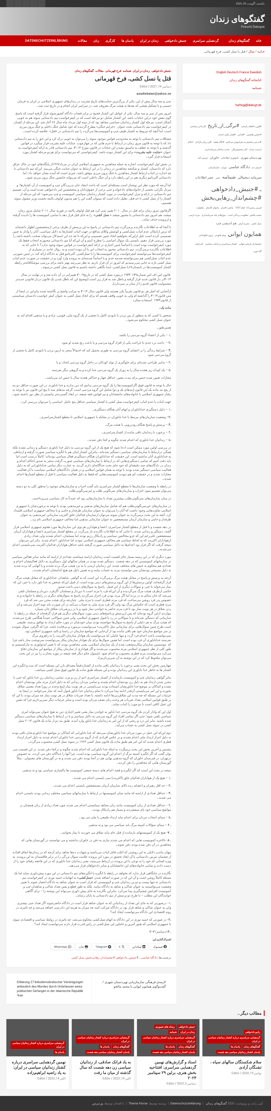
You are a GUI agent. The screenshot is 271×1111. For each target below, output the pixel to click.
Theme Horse (138, 1103)
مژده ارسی (194, 215)
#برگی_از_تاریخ (223, 125)
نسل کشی (77, 957)
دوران (224, 167)
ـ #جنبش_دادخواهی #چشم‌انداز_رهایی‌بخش (113, 957)
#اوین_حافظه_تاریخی (251, 126)
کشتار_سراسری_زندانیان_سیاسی (221, 243)
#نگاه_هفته (218, 142)
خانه (258, 41)
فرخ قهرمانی (113, 70)
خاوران (214, 157)
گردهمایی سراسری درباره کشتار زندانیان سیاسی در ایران (234, 1039)
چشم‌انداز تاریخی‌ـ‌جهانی (250, 243)
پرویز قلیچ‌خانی (206, 235)
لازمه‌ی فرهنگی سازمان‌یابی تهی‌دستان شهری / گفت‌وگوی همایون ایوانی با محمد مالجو (134, 984)
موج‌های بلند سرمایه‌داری (214, 215)
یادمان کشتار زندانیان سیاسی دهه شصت (238, 1052)
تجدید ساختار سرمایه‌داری (217, 149)
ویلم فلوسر (220, 235)
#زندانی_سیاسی (198, 126)
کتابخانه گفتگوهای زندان (245, 80)
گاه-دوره (257, 251)
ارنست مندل (255, 149)
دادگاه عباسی (149, 957)
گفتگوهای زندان (237, 19)
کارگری (110, 41)
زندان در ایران (149, 41)
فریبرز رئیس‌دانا (254, 207)
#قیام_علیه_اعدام (227, 134)
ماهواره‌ (200, 207)
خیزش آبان (203, 158)
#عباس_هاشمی (253, 134)
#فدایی (241, 134)
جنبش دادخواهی (175, 41)
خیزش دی (256, 167)
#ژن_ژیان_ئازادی (203, 142)
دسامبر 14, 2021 (160, 86)
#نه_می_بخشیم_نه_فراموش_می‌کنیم (243, 142)
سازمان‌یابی (213, 167)
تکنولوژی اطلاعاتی (230, 158)
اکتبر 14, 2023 (122, 1078)
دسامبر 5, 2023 (186, 1083)
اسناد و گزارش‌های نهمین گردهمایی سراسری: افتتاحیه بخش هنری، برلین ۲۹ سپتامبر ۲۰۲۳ (172, 1070)
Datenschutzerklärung (46, 41)
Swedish (255, 72)
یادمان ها (128, 41)
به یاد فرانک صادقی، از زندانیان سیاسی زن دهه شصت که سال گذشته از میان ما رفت (105, 1067)
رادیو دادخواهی (252, 1032)
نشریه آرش (243, 223)
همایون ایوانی (244, 233)
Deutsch (233, 72)
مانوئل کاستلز (212, 207)
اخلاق (190, 142)
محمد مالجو (255, 215)
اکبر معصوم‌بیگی (239, 149)
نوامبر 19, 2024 (251, 1073)
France (244, 72)
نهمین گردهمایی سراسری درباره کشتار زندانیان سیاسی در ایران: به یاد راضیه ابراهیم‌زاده (39, 1067)
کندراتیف (199, 243)
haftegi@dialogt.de (248, 105)
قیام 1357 (240, 207)
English (221, 72)
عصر (218, 177)
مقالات (82, 41)
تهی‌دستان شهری (251, 157)
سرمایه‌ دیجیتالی (249, 177)
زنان (96, 41)
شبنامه (127, 70)
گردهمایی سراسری (206, 41)
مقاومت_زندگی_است (238, 215)
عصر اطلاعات (204, 177)
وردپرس (97, 1103)
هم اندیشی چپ (226, 223)
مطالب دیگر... (249, 1013)
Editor (144, 86)
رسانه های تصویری (165, 1026)
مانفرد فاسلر (227, 207)
